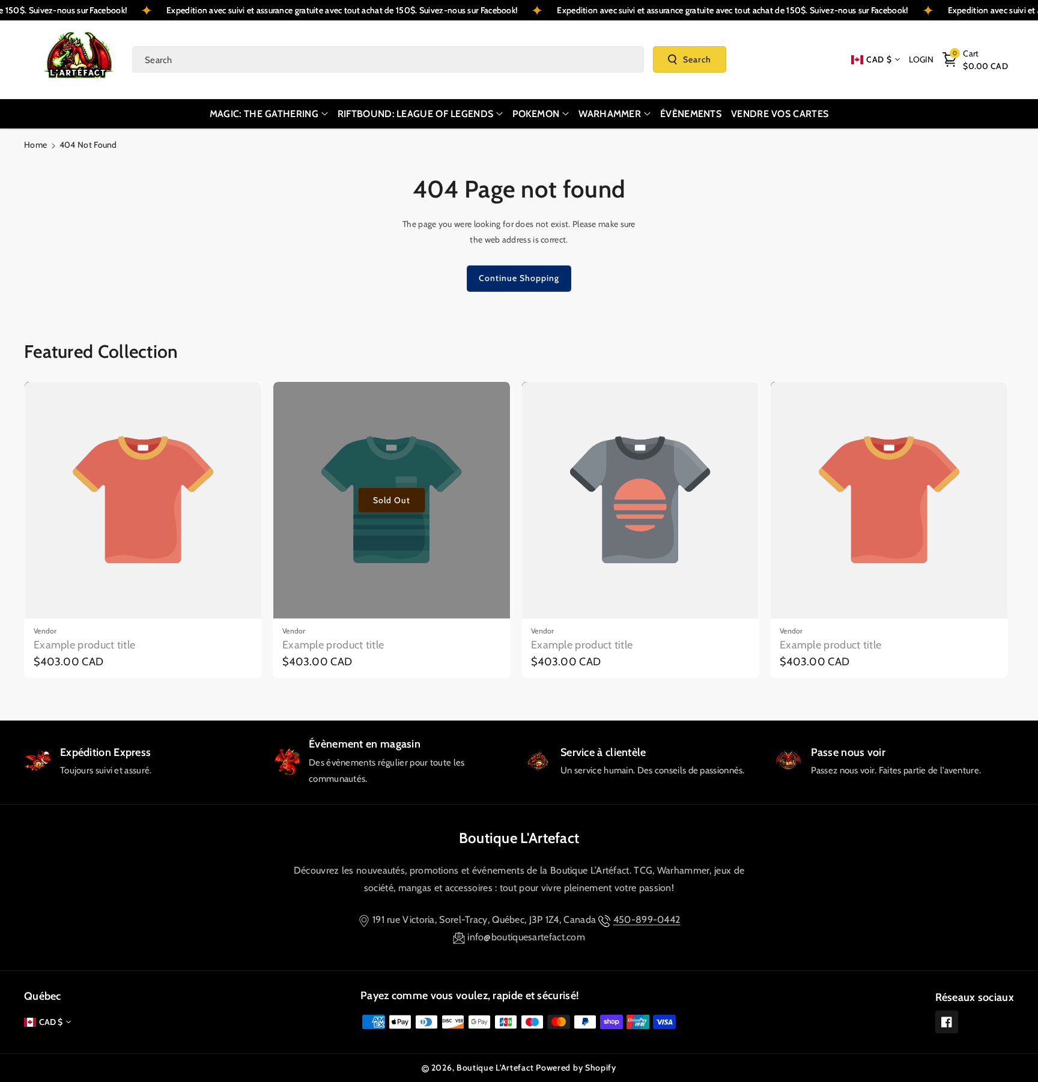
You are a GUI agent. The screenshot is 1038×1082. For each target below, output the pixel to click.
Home (35, 144)
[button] (975, 59)
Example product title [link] (84, 644)
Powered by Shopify (576, 1067)
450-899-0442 (647, 919)
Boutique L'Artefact (519, 838)
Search (697, 59)
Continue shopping (519, 278)
